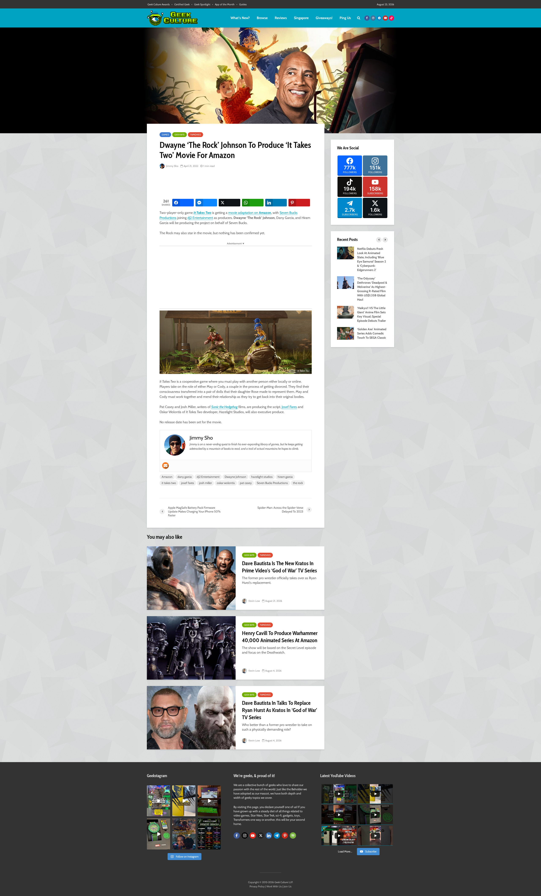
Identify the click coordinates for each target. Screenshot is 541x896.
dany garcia (185, 477)
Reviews (281, 18)
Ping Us (345, 18)
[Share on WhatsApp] (253, 202)
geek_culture (158, 788)
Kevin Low (254, 600)
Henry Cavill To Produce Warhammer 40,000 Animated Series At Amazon (279, 637)
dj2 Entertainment (200, 218)
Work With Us (274, 886)
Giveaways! (324, 18)
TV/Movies (195, 134)
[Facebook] (237, 835)
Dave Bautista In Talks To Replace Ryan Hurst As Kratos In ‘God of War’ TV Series (279, 710)
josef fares (187, 483)
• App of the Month (223, 4)
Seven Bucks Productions (272, 483)
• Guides (241, 4)
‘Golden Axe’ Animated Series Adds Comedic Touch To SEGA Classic (371, 333)
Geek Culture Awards (159, 4)
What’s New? (240, 18)
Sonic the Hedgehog (224, 407)
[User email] (165, 465)
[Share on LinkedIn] (276, 202)
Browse (262, 18)
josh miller (205, 483)
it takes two (169, 483)
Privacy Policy (257, 886)
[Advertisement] (236, 184)
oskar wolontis (226, 483)
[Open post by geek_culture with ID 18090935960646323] (209, 800)
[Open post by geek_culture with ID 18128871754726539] (183, 800)
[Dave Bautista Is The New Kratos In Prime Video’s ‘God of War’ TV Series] (191, 578)
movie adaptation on (249, 213)
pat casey (246, 483)
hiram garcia (285, 477)
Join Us (287, 886)
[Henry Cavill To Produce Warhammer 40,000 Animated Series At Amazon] (191, 648)
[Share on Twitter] (229, 202)
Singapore (301, 18)
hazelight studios (262, 477)
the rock (298, 483)
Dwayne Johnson (235, 477)
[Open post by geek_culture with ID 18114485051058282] (158, 833)
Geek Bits (179, 134)
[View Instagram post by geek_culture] (167, 813)
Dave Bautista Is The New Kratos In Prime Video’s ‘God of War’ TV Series (279, 567)
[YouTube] (253, 835)
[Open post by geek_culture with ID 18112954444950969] (158, 800)
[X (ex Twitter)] (261, 835)
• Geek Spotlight (200, 4)
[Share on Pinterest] (299, 202)
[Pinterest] (285, 835)
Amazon (167, 477)
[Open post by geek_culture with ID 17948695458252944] (209, 833)
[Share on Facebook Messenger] (206, 202)
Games (165, 134)
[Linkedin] (269, 835)
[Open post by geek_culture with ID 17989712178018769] (183, 833)
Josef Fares (289, 407)
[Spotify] (293, 835)
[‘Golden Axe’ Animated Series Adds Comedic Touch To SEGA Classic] (345, 333)
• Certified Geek (181, 4)
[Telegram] (277, 835)
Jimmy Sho (171, 166)
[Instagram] (245, 835)
